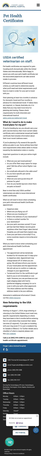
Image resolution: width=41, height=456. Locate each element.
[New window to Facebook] (4, 350)
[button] (36, 430)
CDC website (11, 334)
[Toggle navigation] (38, 5)
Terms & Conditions (18, 453)
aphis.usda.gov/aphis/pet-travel (15, 118)
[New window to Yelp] (7, 350)
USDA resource (14, 298)
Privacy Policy (8, 453)
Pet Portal (21, 433)
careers (22, 426)
